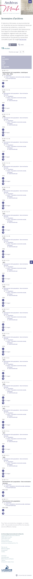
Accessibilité (4, 550)
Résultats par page (13, 52)
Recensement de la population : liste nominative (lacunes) (16, 94)
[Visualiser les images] (3, 108)
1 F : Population (8, 75)
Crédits (3, 551)
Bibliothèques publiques (7, 559)
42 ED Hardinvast (11, 78)
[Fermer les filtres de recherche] (31, 262)
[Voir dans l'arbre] (3, 86)
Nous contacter (5, 540)
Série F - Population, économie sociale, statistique (17, 77)
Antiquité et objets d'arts (7, 562)
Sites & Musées (5, 557)
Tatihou (3, 560)
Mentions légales (5, 548)
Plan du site (4, 547)
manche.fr (3, 556)
